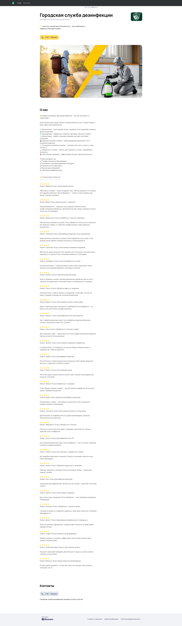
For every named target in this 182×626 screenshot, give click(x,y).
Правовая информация (111, 619)
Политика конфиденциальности (130, 619)
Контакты (27, 3)
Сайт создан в (88, 7)
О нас (19, 3)
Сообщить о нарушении (94, 619)
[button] (49, 37)
